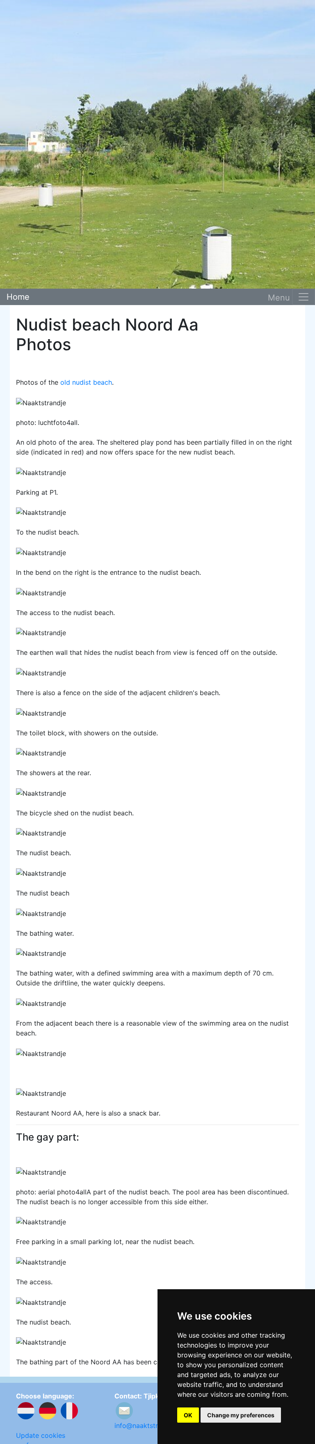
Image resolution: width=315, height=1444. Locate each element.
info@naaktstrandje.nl (148, 1425)
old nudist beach (86, 382)
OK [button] (188, 1415)
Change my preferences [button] (240, 1415)
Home (18, 297)
